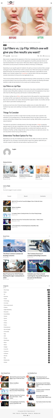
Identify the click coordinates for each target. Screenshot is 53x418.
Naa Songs (6, 289)
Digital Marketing (7, 309)
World (5, 344)
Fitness (5, 338)
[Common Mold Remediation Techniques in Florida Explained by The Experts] (10, 170)
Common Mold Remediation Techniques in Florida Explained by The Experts (10, 176)
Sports (5, 318)
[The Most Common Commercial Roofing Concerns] (14, 245)
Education (6, 311)
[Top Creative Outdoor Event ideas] (31, 403)
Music (5, 342)
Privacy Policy (24, 413)
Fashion (5, 307)
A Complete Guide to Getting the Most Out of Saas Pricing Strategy (26, 213)
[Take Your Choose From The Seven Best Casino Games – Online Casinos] (7, 221)
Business (6, 296)
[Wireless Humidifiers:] (7, 209)
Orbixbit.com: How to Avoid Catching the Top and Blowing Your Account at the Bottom (38, 275)
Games (5, 316)
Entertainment (7, 327)
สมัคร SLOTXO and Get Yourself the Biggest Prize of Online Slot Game (27, 201)
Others (5, 322)
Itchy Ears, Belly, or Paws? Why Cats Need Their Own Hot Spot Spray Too (42, 176)
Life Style (6, 303)
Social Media (7, 314)
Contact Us (30, 413)
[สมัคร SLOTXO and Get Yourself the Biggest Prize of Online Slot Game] (7, 203)
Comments (43, 196)
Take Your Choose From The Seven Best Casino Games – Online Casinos (27, 219)
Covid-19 (6, 349)
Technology (6, 300)
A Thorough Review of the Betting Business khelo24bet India (25, 225)
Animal (5, 362)
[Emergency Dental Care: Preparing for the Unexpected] (26, 170)
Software (6, 353)
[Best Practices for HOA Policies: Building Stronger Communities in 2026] (14, 266)
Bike (5, 357)
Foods (5, 325)
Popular (9, 196)
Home (5, 42)
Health (9, 42)
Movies (5, 355)
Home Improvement (8, 305)
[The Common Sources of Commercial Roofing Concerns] (38, 245)
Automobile (6, 331)
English (7, 55)
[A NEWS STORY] (10, 3)
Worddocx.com (37, 413)
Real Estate (6, 340)
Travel (5, 320)
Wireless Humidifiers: (16, 207)
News (5, 292)
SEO (5, 335)
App (5, 333)
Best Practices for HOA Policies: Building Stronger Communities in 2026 (13, 275)
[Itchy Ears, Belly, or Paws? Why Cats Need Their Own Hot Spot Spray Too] (43, 170)
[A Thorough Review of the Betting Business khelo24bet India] (7, 227)
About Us (18, 413)
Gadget (5, 346)
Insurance (6, 351)
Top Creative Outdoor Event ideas (43, 401)
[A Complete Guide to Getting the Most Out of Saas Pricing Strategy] (7, 215)
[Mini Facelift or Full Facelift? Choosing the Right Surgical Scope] (31, 397)
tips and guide (7, 329)
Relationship (6, 360)
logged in (11, 190)
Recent (25, 196)
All (4, 294)
